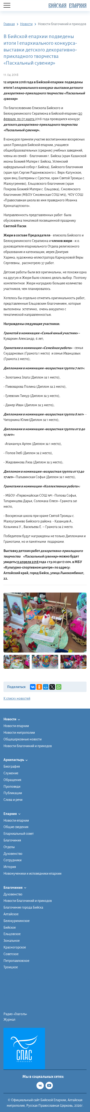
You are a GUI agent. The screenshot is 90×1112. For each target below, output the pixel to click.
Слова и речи (12, 800)
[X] (52, 687)
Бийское (9, 927)
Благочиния (12, 840)
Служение (10, 773)
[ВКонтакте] (33, 687)
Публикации (12, 793)
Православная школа (18, 979)
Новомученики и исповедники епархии (32, 873)
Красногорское (14, 947)
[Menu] (6, 5)
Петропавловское (16, 961)
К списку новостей (16, 698)
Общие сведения (15, 827)
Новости (10, 719)
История (9, 867)
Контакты (10, 995)
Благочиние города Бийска (23, 907)
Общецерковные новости (22, 739)
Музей (8, 984)
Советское (10, 954)
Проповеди (11, 786)
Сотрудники (12, 860)
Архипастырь (13, 760)
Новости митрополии (19, 732)
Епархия (10, 814)
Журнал (9, 1019)
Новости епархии (16, 726)
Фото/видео (12, 990)
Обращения (12, 780)
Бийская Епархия (67, 6)
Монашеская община (19, 973)
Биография (11, 766)
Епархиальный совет (18, 833)
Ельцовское (12, 934)
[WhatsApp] (58, 687)
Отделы (9, 847)
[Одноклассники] (39, 687)
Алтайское (10, 914)
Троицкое (10, 967)
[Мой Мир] (45, 687)
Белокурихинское (16, 921)
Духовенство (12, 854)
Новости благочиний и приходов (27, 746)
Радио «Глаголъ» (15, 1014)
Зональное (11, 940)
